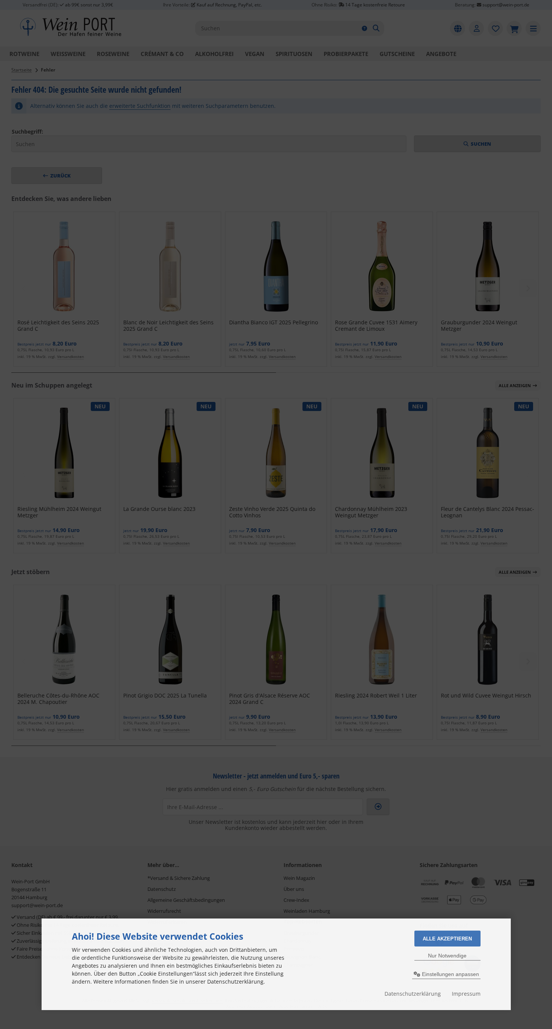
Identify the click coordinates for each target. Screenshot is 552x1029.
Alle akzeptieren (447, 939)
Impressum (466, 993)
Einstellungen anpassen (449, 974)
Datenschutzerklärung (413, 993)
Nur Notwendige (447, 956)
